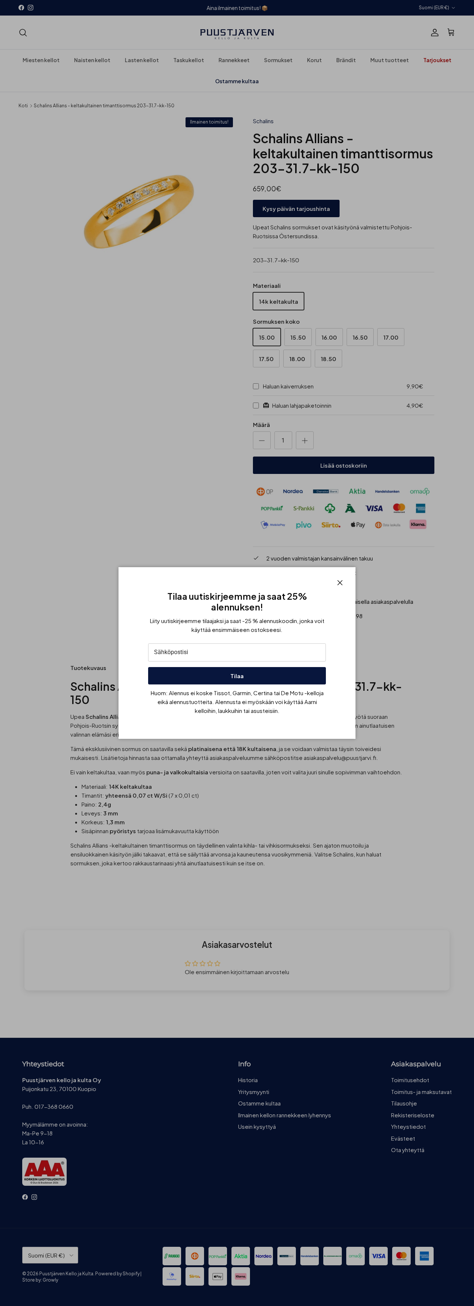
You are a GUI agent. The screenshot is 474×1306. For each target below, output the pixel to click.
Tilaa (237, 675)
